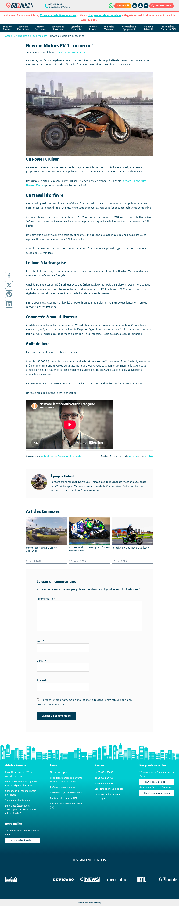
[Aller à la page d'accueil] (19, 8)
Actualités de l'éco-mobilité (31, 36)
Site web (42, 680)
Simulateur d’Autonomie (18, 800)
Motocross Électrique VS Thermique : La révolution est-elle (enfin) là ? (21, 809)
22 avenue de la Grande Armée (58, 15)
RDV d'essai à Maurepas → (157, 793)
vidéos (133, 456)
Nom (40, 641)
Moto (78, 456)
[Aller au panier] (146, 5)
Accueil (9, 36)
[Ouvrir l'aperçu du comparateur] (134, 5)
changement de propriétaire (104, 15)
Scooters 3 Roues (104, 783)
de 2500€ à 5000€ (104, 777)
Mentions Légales (59, 772)
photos (148, 456)
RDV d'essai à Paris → (156, 782)
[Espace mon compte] (140, 5)
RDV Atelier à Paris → (22, 840)
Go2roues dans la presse (63, 787)
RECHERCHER (163, 5)
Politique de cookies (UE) (63, 798)
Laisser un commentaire (73, 52)
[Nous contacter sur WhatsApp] (111, 5)
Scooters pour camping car (109, 788)
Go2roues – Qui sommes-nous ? (66, 792)
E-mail (41, 660)
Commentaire (46, 598)
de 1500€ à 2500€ (104, 772)
